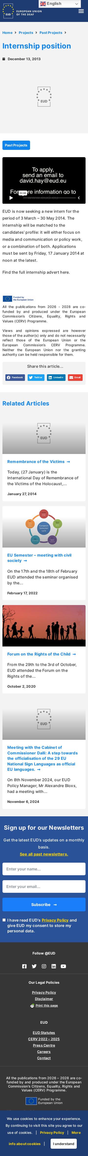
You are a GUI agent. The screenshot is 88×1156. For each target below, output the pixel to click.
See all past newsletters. (44, 854)
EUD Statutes (44, 1033)
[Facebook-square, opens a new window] (24, 966)
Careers (44, 1052)
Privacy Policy (55, 920)
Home (7, 32)
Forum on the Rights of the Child (39, 654)
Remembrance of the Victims (36, 461)
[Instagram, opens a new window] (44, 966)
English (53, 3)
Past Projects (51, 32)
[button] (81, 11)
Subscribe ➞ (44, 904)
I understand (63, 1144)
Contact (44, 1058)
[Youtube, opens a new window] (63, 966)
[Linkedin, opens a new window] (54, 966)
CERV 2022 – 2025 (44, 1039)
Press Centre (44, 1045)
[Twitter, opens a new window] (34, 966)
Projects (26, 32)
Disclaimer (44, 999)
